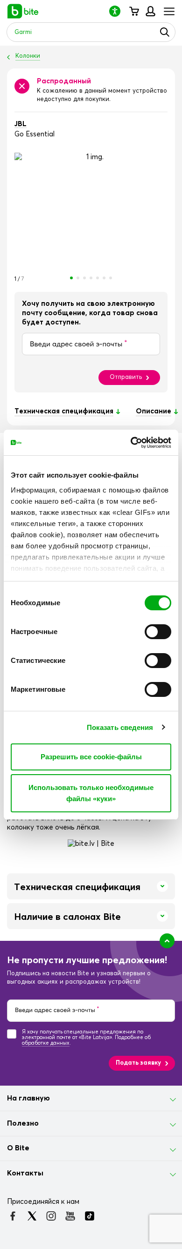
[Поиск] (164, 32)
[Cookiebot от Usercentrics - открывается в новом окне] (131, 443)
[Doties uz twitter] (32, 1216)
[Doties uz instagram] (51, 1216)
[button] (118, 10)
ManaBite (150, 11)
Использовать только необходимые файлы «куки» (91, 793)
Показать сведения (120, 727)
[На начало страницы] (167, 940)
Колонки (27, 56)
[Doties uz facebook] (13, 1216)
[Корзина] (134, 11)
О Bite (18, 1148)
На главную (28, 1098)
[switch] (158, 631)
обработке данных (46, 1043)
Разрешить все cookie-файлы (91, 757)
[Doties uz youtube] (70, 1216)
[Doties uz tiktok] (89, 1216)
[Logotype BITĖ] (23, 11)
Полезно (23, 1123)
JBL (20, 124)
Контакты (25, 1173)
